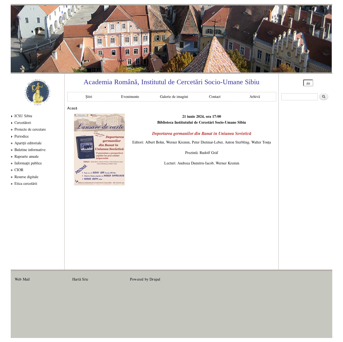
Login (323, 279)
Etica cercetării (25, 183)
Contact (215, 96)
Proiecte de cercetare (30, 129)
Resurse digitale (26, 176)
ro (308, 83)
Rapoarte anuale (26, 156)
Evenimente (130, 96)
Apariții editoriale (28, 142)
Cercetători (22, 122)
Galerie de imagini (174, 96)
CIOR (18, 169)
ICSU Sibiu (23, 115)
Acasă (72, 108)
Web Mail (22, 279)
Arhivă (254, 96)
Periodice (21, 136)
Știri (88, 96)
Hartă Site (80, 279)
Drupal (155, 279)
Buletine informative (30, 149)
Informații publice (28, 163)
